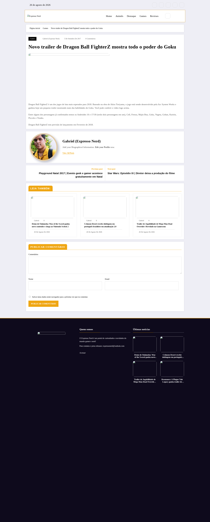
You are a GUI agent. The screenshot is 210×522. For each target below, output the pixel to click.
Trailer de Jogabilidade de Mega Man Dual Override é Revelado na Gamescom (154, 225)
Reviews (154, 16)
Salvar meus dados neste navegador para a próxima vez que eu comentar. (60, 297)
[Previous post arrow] (29, 173)
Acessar (82, 353)
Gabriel (36, 221)
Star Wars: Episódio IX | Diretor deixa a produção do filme (141, 173)
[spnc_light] (175, 16)
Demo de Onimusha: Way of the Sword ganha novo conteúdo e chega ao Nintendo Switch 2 (51, 225)
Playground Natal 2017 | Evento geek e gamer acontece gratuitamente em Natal (71, 175)
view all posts (68, 153)
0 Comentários (90, 39)
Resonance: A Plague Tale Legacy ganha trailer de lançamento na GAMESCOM (172, 380)
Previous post (97, 169)
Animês (119, 16)
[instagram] (175, 5)
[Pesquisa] (167, 15)
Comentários (33, 254)
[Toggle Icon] (180, 16)
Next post (111, 169)
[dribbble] (168, 5)
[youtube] (181, 5)
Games (143, 16)
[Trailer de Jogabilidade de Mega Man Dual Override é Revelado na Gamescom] (157, 207)
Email (107, 279)
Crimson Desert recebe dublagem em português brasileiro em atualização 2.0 (100, 225)
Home (109, 16)
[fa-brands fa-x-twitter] (161, 5)
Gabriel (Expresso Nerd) (51, 39)
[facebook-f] (154, 5)
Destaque (131, 16)
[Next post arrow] (181, 173)
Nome (30, 279)
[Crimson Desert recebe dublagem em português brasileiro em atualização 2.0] (105, 207)
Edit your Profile (102, 147)
